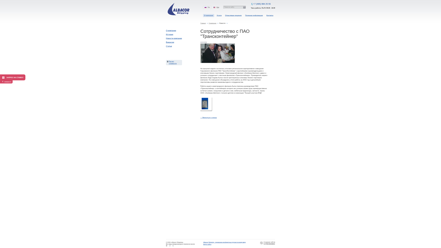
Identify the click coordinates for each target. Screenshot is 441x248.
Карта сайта (207, 244)
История (169, 34)
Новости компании (174, 38)
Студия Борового (269, 244)
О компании (171, 31)
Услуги (219, 15)
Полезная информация (254, 15)
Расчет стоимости (173, 62)
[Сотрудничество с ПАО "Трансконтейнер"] (206, 104)
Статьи (169, 46)
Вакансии (170, 42)
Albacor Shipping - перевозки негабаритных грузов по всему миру (224, 242)
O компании (208, 15)
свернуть (7, 82)
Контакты (269, 15)
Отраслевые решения (233, 15)
